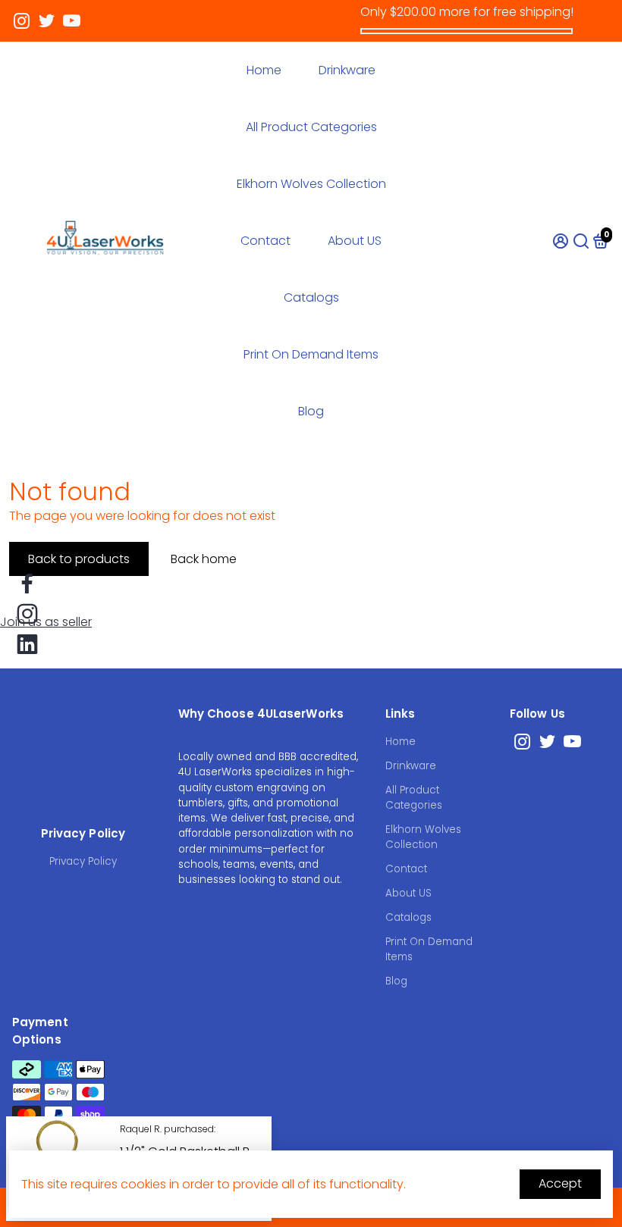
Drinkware (347, 70)
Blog (311, 411)
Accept (560, 1183)
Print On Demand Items (311, 354)
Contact (265, 240)
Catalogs (311, 297)
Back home (204, 559)
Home (264, 70)
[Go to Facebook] (27, 583)
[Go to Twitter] (46, 21)
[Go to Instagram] (21, 21)
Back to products (79, 559)
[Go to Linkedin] (27, 644)
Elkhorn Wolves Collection (311, 184)
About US (355, 240)
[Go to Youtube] (71, 21)
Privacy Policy (83, 861)
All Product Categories (311, 127)
